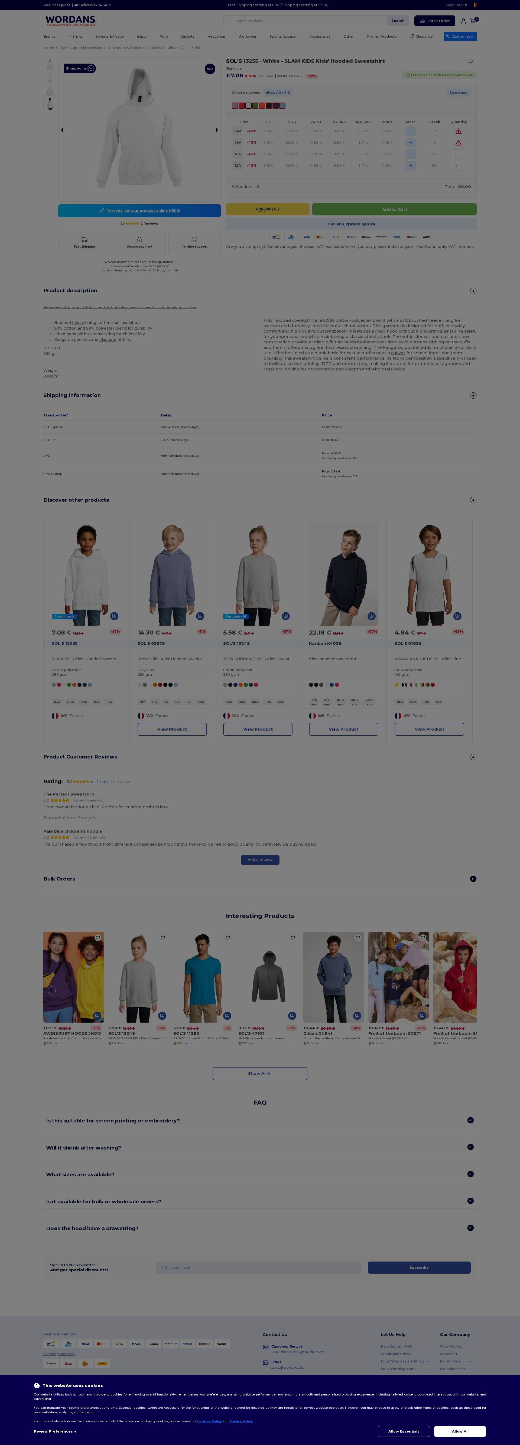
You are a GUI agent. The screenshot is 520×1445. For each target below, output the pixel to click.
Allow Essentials (404, 1431)
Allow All (460, 1431)
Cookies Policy (209, 1421)
